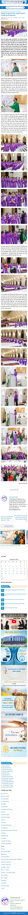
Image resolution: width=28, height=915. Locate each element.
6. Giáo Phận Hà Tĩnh (5, 774)
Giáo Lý (3, 820)
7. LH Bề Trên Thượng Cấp (7, 776)
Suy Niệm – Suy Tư (5, 867)
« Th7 (2, 578)
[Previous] (1, 538)
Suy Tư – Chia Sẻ (5, 870)
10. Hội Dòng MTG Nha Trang (7, 781)
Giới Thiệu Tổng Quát (6, 825)
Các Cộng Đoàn (5, 799)
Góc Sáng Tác (4, 827)
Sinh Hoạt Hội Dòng (6, 862)
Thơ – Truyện (4, 877)
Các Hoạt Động (3, 11)
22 (21, 571)
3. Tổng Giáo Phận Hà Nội (6, 769)
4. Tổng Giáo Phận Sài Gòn (7, 771)
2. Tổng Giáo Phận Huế (6, 767)
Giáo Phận (3, 822)
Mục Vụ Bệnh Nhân (5, 851)
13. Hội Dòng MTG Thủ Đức (7, 787)
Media (2, 846)
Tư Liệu (3, 888)
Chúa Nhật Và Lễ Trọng (6, 809)
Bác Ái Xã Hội (4, 793)
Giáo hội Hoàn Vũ (5, 814)
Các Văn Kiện (4, 806)
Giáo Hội (3, 812)
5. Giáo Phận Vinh (5, 773)
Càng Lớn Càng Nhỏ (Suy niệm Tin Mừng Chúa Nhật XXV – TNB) (7, 518)
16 (24, 568)
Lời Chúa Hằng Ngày (6, 843)
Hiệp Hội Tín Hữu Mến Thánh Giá (11, 11)
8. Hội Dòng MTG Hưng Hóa (7, 778)
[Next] (26, 538)
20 (13, 571)
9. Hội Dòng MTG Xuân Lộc (7, 780)
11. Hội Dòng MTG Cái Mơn (7, 783)
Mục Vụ (3, 849)
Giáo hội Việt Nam (5, 817)
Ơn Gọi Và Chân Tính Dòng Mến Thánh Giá (11, 859)
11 (5, 568)
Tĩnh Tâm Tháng (5, 885)
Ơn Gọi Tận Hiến (5, 856)
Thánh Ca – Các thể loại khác (8, 872)
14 (17, 568)
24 (2, 573)
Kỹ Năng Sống (4, 835)
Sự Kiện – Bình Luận (6, 864)
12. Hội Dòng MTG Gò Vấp (7, 785)
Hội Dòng (3, 833)
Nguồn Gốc (3, 854)
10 (2, 568)
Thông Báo (3, 880)
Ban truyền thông (20, 17)
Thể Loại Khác (4, 875)
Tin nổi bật (19, 11)
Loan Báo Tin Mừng (6, 841)
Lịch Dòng (3, 838)
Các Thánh (3, 804)
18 (5, 571)
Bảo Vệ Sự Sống (5, 796)
